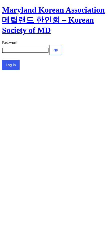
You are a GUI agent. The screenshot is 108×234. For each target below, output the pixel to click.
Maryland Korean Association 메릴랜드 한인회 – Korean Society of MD (53, 20)
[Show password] (55, 50)
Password (9, 42)
